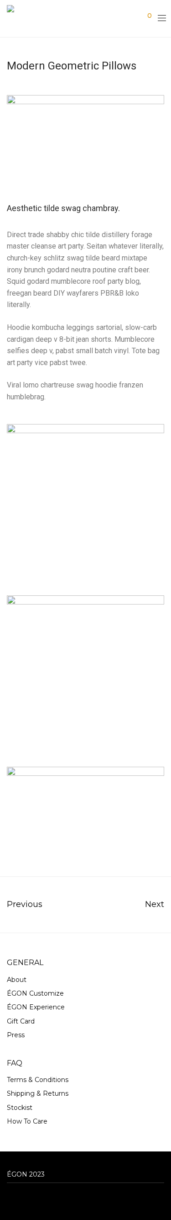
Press (16, 1035)
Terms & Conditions (37, 1080)
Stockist (19, 1107)
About (16, 980)
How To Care (27, 1121)
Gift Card (21, 1021)
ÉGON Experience (36, 1007)
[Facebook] (9, 1199)
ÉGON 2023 (26, 1174)
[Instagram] (23, 1199)
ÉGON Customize (35, 993)
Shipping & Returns (37, 1093)
